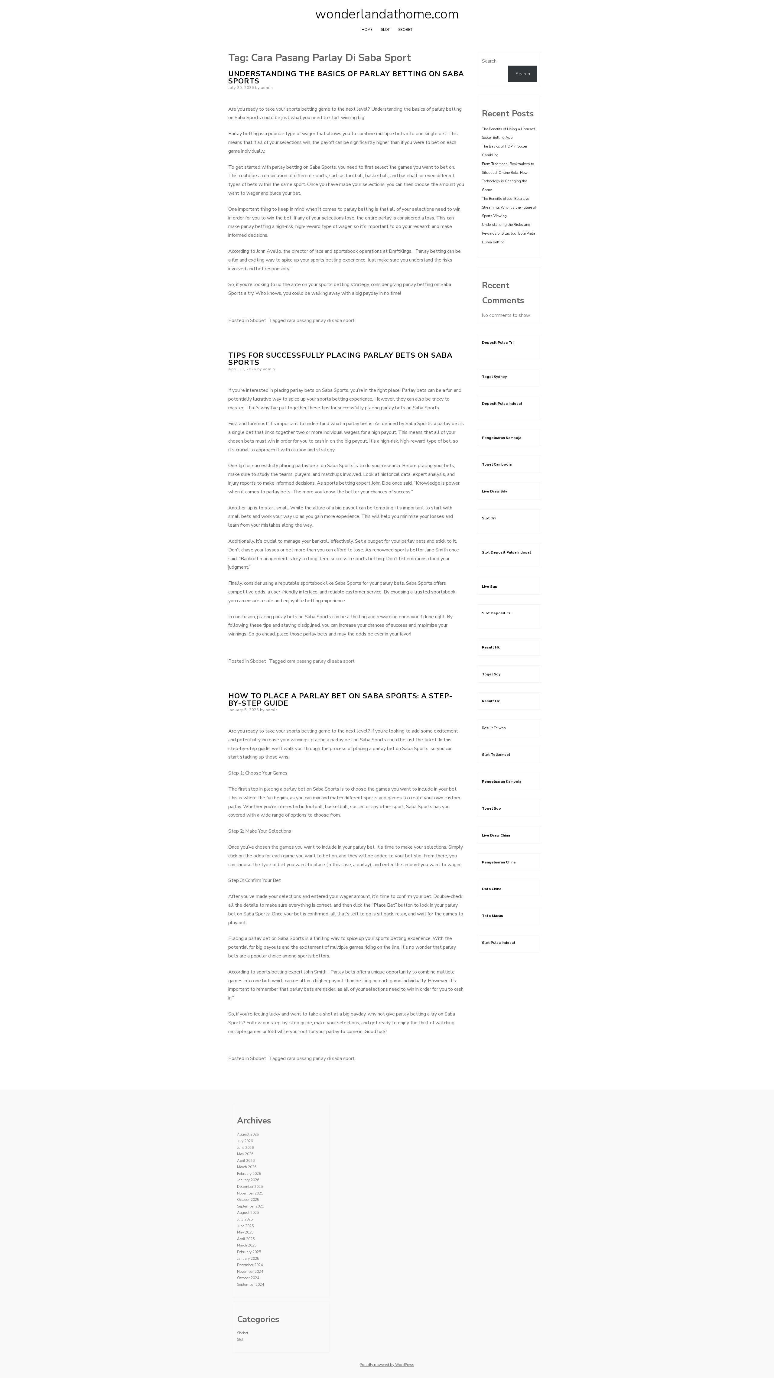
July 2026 (245, 1141)
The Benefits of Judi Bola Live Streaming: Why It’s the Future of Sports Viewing (509, 207)
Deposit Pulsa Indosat (502, 403)
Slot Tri (489, 518)
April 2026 (246, 1160)
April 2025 (246, 1239)
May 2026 (245, 1154)
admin (267, 87)
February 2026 (249, 1173)
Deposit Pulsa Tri (497, 342)
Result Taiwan (494, 728)
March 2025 (246, 1245)
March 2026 (246, 1167)
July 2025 (245, 1219)
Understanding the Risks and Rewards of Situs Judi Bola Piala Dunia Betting (508, 233)
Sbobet (405, 29)
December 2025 (250, 1186)
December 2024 (250, 1265)
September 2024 (250, 1284)
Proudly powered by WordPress (387, 1364)
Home (367, 29)
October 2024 (248, 1278)
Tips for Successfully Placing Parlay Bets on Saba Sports (340, 358)
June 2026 (245, 1147)
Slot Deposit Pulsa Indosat (506, 552)
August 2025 (248, 1212)
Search (489, 61)
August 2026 (248, 1134)
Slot (385, 29)
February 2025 (249, 1252)
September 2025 (250, 1206)
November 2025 (250, 1193)
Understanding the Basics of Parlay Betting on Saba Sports (346, 77)
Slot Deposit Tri (496, 613)
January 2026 (248, 1180)
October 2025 (248, 1199)
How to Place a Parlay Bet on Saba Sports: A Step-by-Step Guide (340, 699)
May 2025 (245, 1232)
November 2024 (250, 1271)
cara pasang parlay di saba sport (321, 320)
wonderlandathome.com (387, 14)
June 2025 (245, 1226)
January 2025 (248, 1258)
